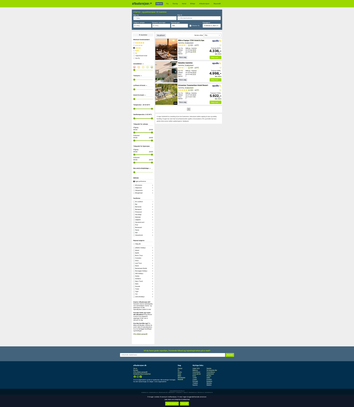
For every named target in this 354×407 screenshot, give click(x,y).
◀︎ (157, 49)
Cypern (195, 379)
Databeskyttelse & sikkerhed (142, 374)
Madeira (209, 385)
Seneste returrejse (158, 22)
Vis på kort (161, 35)
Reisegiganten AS (179, 391)
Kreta (194, 375)
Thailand (195, 383)
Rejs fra (136, 15)
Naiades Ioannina (185, 63)
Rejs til (179, 15)
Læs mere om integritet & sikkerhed (177, 399)
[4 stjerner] (143, 45)
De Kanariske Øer (212, 370)
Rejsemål (217, 4)
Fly (167, 4)
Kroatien (209, 379)
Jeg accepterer (172, 403)
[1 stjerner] (143, 53)
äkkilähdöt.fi (172, 392)
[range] (134, 70)
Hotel (184, 4)
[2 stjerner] (143, 50)
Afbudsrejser (204, 4)
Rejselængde (175, 22)
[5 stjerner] (143, 43)
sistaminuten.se (153, 392)
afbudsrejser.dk (163, 392)
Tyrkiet (195, 377)
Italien (208, 377)
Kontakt (135, 370)
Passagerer (206, 22)
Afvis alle (184, 403)
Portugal (195, 381)
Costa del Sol (197, 374)
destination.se (193, 392)
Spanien (209, 368)
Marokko (209, 383)
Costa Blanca (211, 372)
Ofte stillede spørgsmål (140, 334)
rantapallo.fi (179, 392)
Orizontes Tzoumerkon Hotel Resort (193, 85)
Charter (159, 4)
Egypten (195, 385)
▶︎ (175, 49)
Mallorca (195, 370)
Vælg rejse (214, 57)
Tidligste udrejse (139, 22)
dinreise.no (201, 392)
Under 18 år (196, 368)
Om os (135, 368)
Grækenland (189, 43)
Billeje (192, 4)
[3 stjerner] (143, 48)
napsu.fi (185, 392)
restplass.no (144, 392)
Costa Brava (196, 372)
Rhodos (209, 375)
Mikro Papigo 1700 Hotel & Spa (191, 40)
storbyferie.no (209, 392)
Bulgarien (209, 381)
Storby (175, 4)
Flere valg (182, 57)
